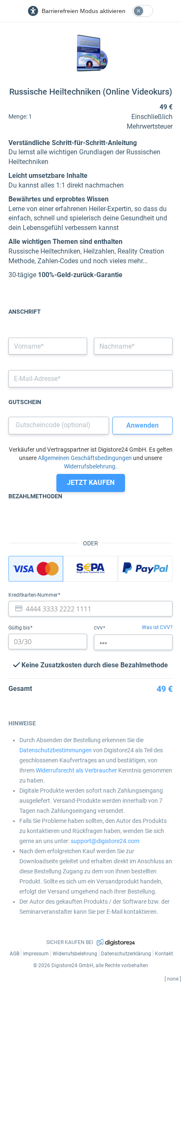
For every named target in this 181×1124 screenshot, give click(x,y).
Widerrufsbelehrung (89, 466)
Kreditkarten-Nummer (33, 595)
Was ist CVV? (157, 627)
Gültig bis (19, 628)
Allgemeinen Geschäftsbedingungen (85, 458)
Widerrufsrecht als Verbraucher (76, 770)
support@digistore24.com (105, 841)
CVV (99, 628)
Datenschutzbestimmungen (55, 750)
